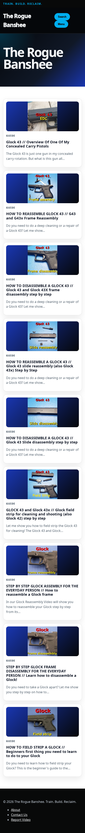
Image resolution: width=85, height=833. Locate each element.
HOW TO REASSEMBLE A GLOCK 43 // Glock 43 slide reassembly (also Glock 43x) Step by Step (39, 365)
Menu (61, 24)
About (15, 810)
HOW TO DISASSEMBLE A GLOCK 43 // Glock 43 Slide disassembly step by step (42, 439)
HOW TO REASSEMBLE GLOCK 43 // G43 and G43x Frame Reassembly (41, 215)
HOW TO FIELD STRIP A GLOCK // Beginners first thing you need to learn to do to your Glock (41, 751)
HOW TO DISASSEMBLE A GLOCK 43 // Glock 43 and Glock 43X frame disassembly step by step (39, 289)
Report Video (21, 820)
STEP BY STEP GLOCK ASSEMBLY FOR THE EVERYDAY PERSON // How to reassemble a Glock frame (42, 590)
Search (62, 16)
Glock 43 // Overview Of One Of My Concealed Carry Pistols (37, 143)
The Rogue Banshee (17, 20)
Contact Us (19, 815)
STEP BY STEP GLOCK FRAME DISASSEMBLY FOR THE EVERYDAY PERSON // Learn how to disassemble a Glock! (41, 673)
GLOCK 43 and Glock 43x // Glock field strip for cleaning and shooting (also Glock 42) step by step (40, 514)
